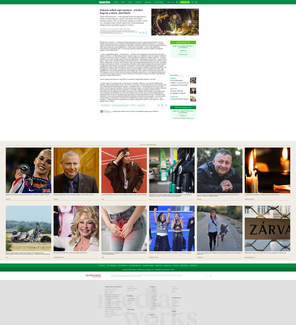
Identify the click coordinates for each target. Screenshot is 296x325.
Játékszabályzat (184, 265)
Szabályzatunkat (189, 118)
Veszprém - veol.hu (132, 288)
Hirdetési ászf (159, 265)
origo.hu (129, 304)
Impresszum (102, 265)
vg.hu (128, 312)
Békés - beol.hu (109, 292)
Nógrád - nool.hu (109, 311)
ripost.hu (174, 286)
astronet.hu (153, 289)
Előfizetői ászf (167, 265)
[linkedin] (210, 275)
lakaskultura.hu (154, 292)
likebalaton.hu (153, 296)
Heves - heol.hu (109, 305)
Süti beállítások (193, 265)
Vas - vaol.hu (130, 286)
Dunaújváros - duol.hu (110, 298)
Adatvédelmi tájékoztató (135, 265)
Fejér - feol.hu (108, 300)
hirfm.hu (174, 315)
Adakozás (133, 105)
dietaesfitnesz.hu (154, 304)
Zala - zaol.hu (130, 290)
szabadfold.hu (131, 300)
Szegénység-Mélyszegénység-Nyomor (120, 105)
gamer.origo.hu (153, 294)
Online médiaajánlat (111, 265)
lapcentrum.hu (176, 305)
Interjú (123, 2)
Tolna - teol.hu (108, 316)
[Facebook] (192, 2)
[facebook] (206, 275)
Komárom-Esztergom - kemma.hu (113, 309)
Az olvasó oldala (159, 2)
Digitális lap (183, 50)
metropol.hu (175, 288)
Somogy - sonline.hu (110, 313)
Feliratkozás (183, 115)
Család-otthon (103, 29)
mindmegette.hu (154, 300)
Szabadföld (140, 111)
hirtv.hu (129, 302)
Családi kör (138, 2)
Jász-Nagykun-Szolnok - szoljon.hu (113, 307)
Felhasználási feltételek (148, 265)
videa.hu (174, 304)
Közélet (116, 2)
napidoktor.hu (153, 298)
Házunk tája (148, 2)
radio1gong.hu (175, 313)
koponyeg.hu (175, 302)
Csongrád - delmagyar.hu (111, 296)
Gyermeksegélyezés (105, 105)
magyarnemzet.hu (132, 298)
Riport (130, 2)
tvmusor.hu (152, 309)
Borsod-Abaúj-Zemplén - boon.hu (113, 294)
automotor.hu (153, 291)
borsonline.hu (153, 317)
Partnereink (175, 265)
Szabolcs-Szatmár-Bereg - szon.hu (113, 315)
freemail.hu (175, 300)
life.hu (173, 290)
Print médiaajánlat (122, 265)
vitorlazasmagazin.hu (155, 305)
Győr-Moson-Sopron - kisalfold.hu (113, 302)
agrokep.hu (130, 313)
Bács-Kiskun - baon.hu (110, 289)
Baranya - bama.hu (110, 291)
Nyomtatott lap (183, 54)
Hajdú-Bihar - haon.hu (110, 304)
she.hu (173, 292)
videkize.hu (152, 307)
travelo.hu (152, 302)
